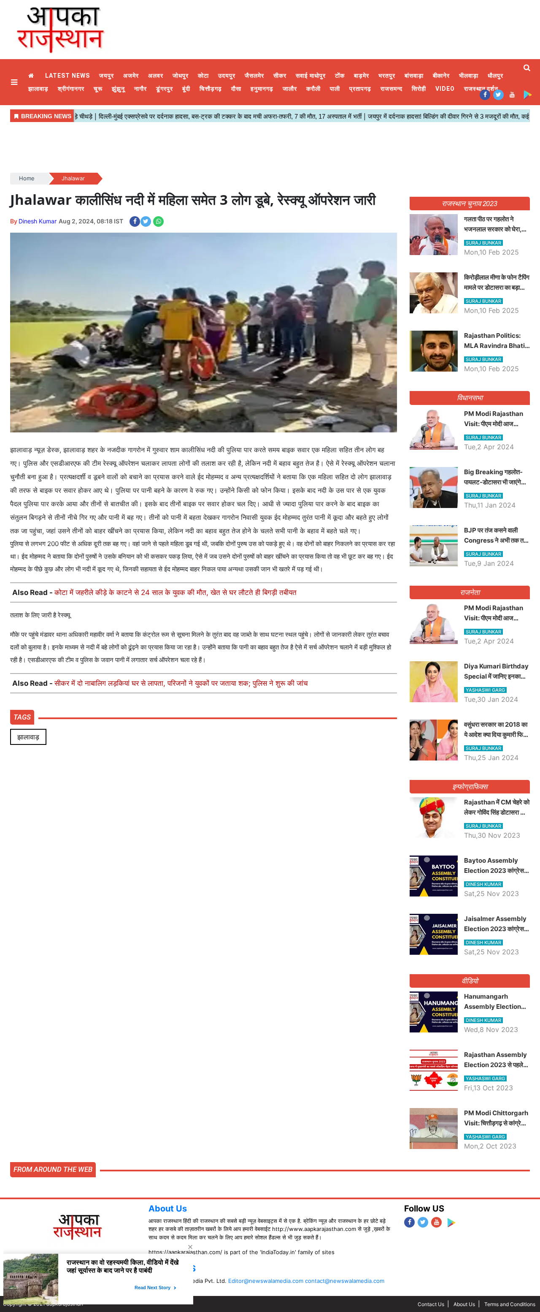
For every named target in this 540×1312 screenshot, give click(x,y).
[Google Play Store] (527, 94)
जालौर (290, 88)
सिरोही (419, 88)
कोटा (203, 75)
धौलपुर (495, 75)
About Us (167, 1208)
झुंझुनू (118, 88)
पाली (335, 88)
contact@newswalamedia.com (344, 1280)
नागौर (140, 88)
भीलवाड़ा (468, 75)
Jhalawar (73, 178)
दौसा (236, 88)
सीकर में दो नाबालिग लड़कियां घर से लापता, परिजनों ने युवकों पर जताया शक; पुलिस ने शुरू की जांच (181, 683)
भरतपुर (386, 75)
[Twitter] (498, 94)
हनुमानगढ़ (262, 88)
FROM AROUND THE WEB (53, 1169)
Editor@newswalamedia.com (265, 1280)
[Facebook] (485, 94)
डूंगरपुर (164, 88)
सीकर (279, 75)
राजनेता (470, 592)
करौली (313, 88)
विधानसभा (470, 398)
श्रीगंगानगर (71, 88)
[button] (15, 82)
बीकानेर (441, 75)
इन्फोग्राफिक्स (469, 786)
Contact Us (431, 1304)
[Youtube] (512, 94)
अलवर (155, 75)
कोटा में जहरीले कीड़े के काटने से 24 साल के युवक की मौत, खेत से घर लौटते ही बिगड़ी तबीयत (175, 592)
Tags (22, 717)
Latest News (67, 75)
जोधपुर (181, 75)
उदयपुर (226, 75)
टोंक (340, 75)
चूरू (98, 88)
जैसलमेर (254, 75)
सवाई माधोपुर (311, 75)
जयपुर (106, 75)
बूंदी (186, 88)
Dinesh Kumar (38, 221)
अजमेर (131, 75)
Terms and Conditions (509, 1304)
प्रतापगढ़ (360, 88)
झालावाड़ (38, 88)
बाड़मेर (361, 75)
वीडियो (470, 981)
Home (32, 75)
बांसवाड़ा (414, 75)
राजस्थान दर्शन (481, 88)
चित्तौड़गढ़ (211, 88)
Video (445, 88)
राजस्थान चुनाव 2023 (469, 203)
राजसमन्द (391, 88)
